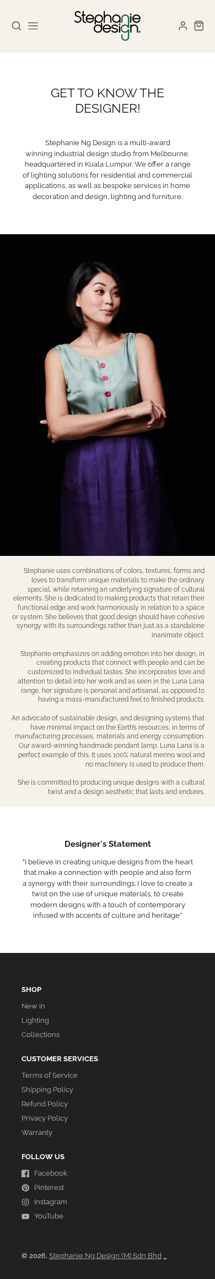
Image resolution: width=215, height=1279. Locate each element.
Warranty (37, 1132)
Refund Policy (45, 1104)
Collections (41, 1034)
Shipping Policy (47, 1089)
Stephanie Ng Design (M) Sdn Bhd (105, 1256)
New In (33, 1006)
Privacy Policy (45, 1118)
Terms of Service (50, 1075)
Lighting (35, 1020)
